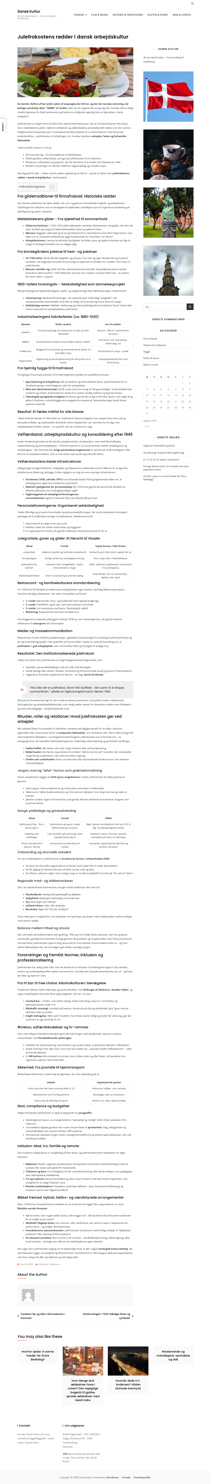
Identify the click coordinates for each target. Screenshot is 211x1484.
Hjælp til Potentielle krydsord (158, 445)
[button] (3, 126)
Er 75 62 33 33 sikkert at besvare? (161, 459)
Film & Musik (99, 14)
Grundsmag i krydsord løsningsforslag (163, 452)
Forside (79, 14)
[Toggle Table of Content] (50, 187)
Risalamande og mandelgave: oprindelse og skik (173, 1355)
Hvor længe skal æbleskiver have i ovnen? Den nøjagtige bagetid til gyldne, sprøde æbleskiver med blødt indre (82, 1390)
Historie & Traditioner (128, 14)
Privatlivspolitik (142, 1477)
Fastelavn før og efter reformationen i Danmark (43, 1316)
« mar (146, 426)
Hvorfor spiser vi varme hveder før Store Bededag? (164, 478)
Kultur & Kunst (158, 14)
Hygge (146, 351)
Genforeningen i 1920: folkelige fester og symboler (106, 1316)
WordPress (112, 1477)
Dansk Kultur (28, 11)
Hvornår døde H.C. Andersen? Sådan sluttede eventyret (128, 1384)
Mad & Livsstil (182, 14)
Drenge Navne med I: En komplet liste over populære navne (166, 468)
